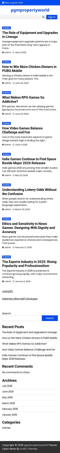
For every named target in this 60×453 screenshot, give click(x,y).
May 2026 (7, 397)
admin (8, 52)
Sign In (51, 17)
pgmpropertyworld (30, 10)
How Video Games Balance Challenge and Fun (22, 130)
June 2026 (8, 391)
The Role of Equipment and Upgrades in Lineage (29, 332)
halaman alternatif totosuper (20, 298)
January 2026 (9, 414)
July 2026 (7, 386)
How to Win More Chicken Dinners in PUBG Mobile (29, 338)
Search (6, 313)
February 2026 (10, 409)
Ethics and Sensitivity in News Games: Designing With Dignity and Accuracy (28, 228)
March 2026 (8, 403)
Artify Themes (28, 449)
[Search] (43, 17)
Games (6, 28)
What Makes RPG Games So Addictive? (24, 343)
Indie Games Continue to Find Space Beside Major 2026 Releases (29, 161)
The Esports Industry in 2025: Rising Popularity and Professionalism (29, 264)
